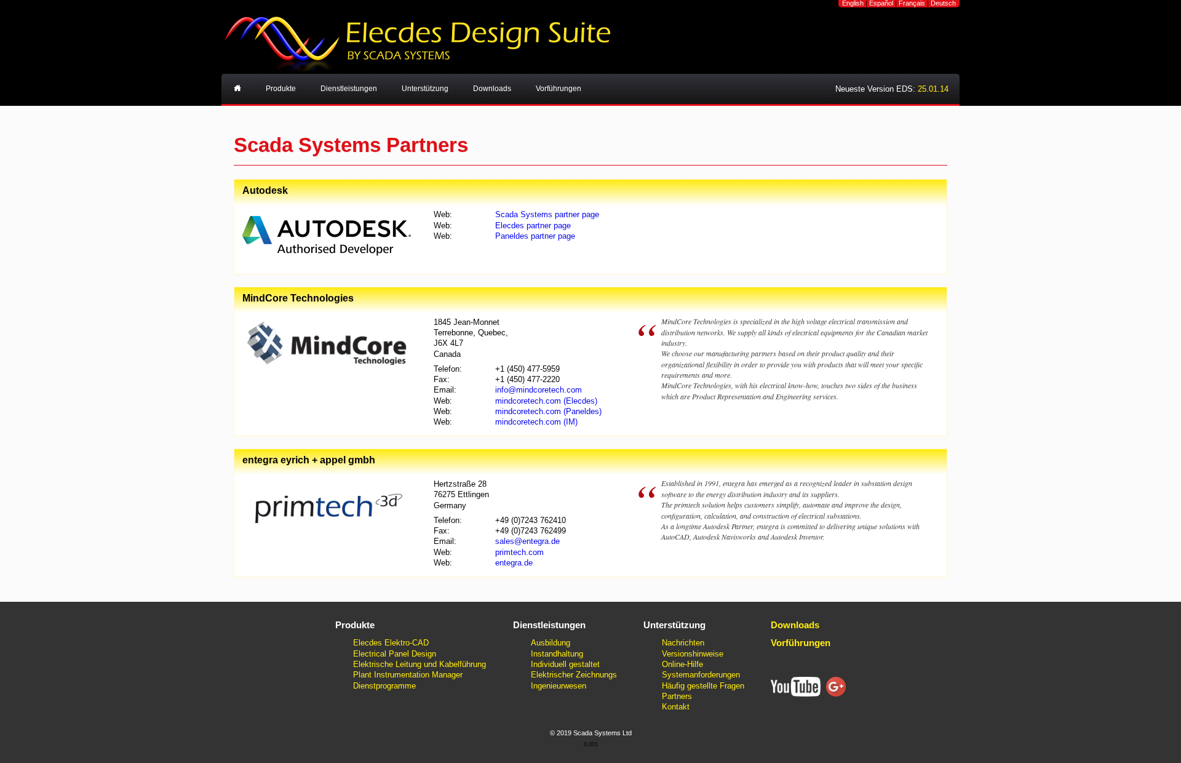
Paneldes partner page (535, 236)
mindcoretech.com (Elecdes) (546, 400)
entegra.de (514, 562)
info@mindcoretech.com (538, 389)
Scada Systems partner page (547, 214)
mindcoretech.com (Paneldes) (548, 411)
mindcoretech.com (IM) (536, 421)
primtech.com (519, 552)
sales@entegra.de (527, 541)
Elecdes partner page (533, 225)
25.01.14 (933, 89)
